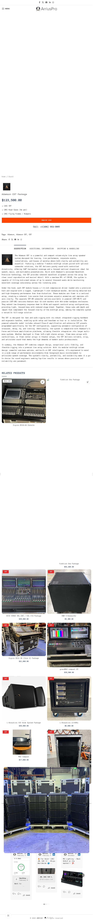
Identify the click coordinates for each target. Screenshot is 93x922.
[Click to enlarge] (8, 915)
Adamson (11, 234)
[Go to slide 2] (47, 917)
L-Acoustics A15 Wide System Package (24, 723)
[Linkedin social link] (49, 2)
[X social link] (43, 2)
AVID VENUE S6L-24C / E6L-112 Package (23, 616)
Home (4, 177)
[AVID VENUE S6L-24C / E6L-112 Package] (24, 591)
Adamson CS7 (21, 234)
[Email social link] (46, 2)
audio (67, 345)
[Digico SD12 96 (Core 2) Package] (24, 639)
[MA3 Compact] (24, 742)
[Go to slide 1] (45, 917)
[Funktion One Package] (69, 470)
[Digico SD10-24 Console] (24, 401)
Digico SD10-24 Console (24, 425)
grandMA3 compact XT (69, 669)
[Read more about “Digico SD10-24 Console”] (42, 382)
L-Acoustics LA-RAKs (69, 723)
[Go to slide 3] (50, 917)
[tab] (20, 248)
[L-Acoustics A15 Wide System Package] (24, 698)
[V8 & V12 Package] (69, 757)
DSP (77, 323)
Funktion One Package (69, 564)
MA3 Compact (24, 757)
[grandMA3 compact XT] (69, 645)
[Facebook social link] (39, 2)
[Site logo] (46, 8)
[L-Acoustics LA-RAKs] (69, 698)
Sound (11, 177)
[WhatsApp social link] (53, 2)
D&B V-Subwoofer (69, 616)
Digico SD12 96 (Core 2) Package (24, 658)
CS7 (30, 234)
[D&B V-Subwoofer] (69, 591)
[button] (6, 843)
